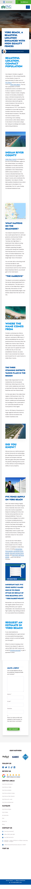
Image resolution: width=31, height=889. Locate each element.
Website (9, 708)
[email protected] (15, 650)
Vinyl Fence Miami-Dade (8, 793)
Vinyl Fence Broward (7, 784)
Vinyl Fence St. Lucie (7, 799)
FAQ (3, 818)
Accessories (5, 815)
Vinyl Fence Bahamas (7, 802)
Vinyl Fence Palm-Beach (8, 796)
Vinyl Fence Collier (6, 787)
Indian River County (10, 159)
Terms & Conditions (20, 880)
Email (9, 701)
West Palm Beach (15, 84)
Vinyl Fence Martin (6, 790)
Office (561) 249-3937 (9, 834)
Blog (3, 824)
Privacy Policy (9, 880)
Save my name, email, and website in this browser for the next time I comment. (14, 719)
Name (9, 694)
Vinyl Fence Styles (6, 809)
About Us (4, 821)
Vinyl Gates (5, 812)
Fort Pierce (8, 82)
